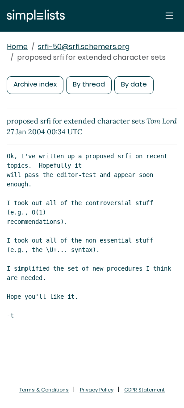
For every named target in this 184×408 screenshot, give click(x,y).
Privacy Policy (96, 389)
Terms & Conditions (44, 389)
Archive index (35, 84)
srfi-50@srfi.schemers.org (84, 46)
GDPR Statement (144, 389)
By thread (89, 84)
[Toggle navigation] (169, 16)
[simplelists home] (33, 16)
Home (17, 46)
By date (134, 84)
